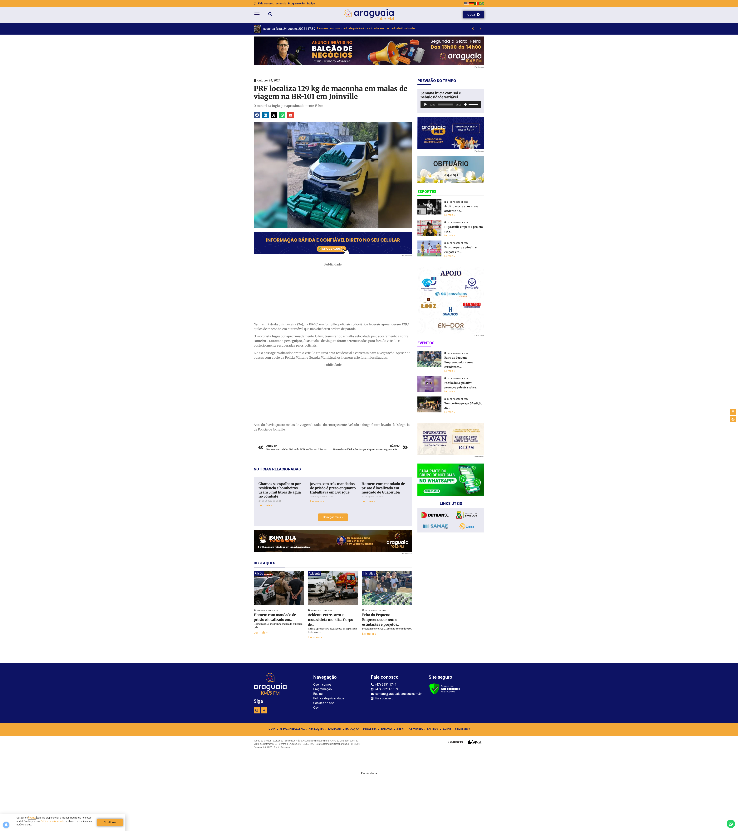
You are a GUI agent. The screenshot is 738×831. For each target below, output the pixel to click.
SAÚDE (446, 729)
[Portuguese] (481, 3)
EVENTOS (387, 729)
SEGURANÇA (462, 729)
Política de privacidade (52, 821)
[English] (466, 3)
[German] (471, 3)
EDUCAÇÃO (352, 729)
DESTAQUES (316, 729)
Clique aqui (451, 175)
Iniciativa (369, 573)
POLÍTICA (433, 729)
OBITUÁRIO (416, 729)
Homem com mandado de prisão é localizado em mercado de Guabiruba (383, 488)
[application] (451, 104)
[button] (257, 115)
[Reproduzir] (425, 104)
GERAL (400, 729)
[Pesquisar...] (270, 15)
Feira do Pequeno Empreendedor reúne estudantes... (458, 362)
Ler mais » (265, 505)
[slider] (474, 104)
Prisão (258, 573)
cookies (32, 817)
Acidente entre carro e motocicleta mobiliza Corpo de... (330, 620)
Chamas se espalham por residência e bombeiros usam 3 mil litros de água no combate (279, 490)
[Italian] (476, 3)
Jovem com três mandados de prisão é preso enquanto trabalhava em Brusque (333, 488)
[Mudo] (465, 104)
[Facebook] (733, 419)
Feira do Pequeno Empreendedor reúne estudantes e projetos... (381, 620)
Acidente (314, 573)
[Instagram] (257, 710)
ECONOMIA (335, 729)
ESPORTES (370, 729)
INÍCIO (272, 729)
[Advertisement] (333, 293)
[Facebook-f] (264, 710)
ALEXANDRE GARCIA (292, 729)
